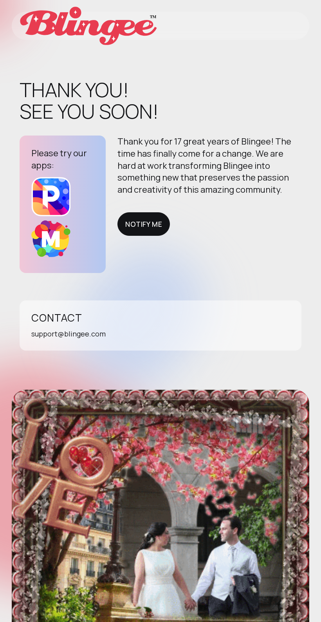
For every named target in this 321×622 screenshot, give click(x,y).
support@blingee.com (68, 333)
